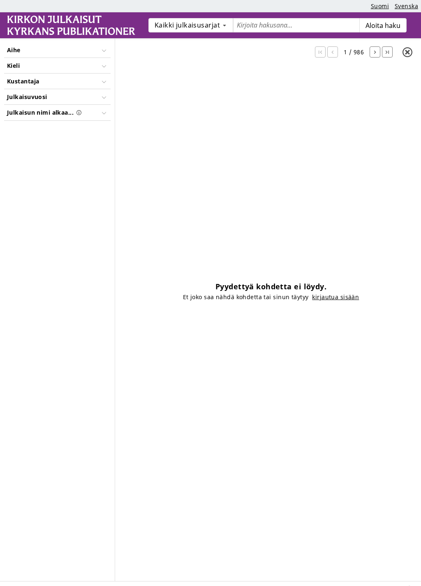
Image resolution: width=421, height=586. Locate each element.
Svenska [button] (406, 6)
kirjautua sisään (335, 297)
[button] (320, 52)
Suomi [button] (380, 6)
